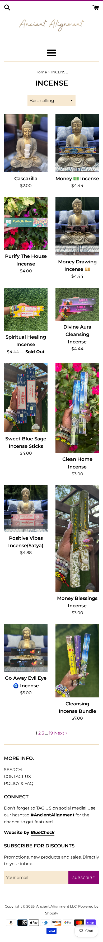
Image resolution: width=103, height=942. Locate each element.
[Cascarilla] (26, 143)
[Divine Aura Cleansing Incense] (77, 304)
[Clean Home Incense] (77, 408)
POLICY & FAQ (18, 783)
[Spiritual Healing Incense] (26, 309)
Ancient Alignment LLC (56, 906)
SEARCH (13, 769)
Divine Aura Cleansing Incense (77, 334)
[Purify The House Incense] (26, 223)
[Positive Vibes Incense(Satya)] (26, 508)
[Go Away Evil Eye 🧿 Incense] (26, 648)
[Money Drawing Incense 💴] (77, 226)
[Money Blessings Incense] (77, 538)
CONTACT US (17, 776)
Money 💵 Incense (77, 178)
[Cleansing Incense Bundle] (77, 660)
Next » (61, 733)
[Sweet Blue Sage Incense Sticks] (26, 397)
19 (51, 733)
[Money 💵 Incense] (77, 143)
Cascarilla (26, 178)
